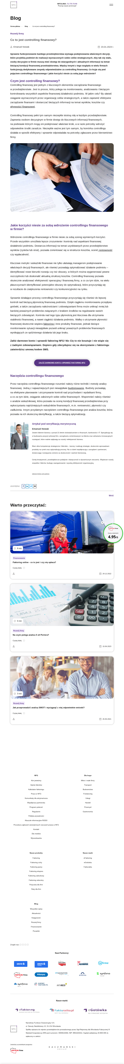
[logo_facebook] (20, 944)
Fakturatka (88, 867)
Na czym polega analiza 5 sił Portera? (31, 635)
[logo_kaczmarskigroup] (62, 1048)
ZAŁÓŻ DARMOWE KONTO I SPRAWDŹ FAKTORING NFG (62, 363)
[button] (111, 4)
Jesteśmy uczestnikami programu (21, 1044)
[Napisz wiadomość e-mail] (35, 486)
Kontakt (36, 829)
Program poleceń (36, 807)
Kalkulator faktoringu (36, 789)
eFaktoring (88, 858)
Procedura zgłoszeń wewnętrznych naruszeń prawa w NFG (36, 825)
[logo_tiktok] (28, 944)
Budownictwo (88, 789)
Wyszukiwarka (36, 838)
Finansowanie (19, 558)
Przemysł (87, 807)
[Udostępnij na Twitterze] (31, 486)
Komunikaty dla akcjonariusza (36, 798)
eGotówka (88, 862)
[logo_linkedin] (23, 944)
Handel (88, 803)
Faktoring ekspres (36, 871)
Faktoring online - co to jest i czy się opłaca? (34, 562)
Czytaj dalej (17, 568)
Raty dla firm (36, 889)
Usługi (87, 798)
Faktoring (36, 858)
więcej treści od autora (40, 474)
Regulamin (36, 812)
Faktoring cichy (36, 862)
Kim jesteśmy (36, 780)
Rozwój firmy (17, 33)
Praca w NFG (36, 794)
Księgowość (36, 918)
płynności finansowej (22, 106)
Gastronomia (88, 812)
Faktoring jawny (36, 867)
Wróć (111, 496)
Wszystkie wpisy (36, 909)
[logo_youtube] (25, 944)
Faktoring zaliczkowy (36, 876)
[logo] (14, 5)
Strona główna (15, 26)
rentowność (105, 250)
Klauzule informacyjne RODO (36, 820)
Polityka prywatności (36, 816)
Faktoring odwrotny (36, 880)
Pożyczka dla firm (36, 885)
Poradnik (36, 931)
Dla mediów (36, 834)
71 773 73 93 (72, 4)
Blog (26, 26)
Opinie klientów (36, 785)
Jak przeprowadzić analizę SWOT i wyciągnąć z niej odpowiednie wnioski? (49, 707)
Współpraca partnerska (36, 803)
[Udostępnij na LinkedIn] (27, 486)
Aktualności (36, 913)
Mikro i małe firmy (88, 780)
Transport (88, 785)
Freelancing (87, 794)
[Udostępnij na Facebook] (23, 486)
